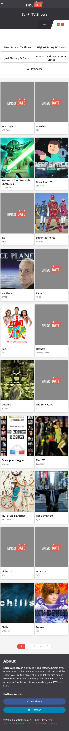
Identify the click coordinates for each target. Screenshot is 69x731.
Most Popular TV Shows (17, 47)
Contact (52, 723)
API (5, 723)
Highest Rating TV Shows (51, 47)
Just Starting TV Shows (17, 58)
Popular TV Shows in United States (51, 58)
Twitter (36, 709)
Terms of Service (36, 723)
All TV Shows (34, 68)
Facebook (36, 701)
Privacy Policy (17, 723)
